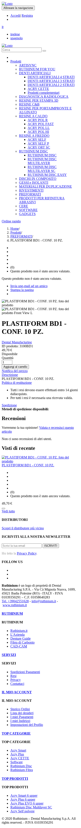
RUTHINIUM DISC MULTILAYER (42, 161)
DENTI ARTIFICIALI (35, 73)
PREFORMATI (30, 194)
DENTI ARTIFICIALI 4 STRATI (51, 77)
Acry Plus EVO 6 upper (26, 803)
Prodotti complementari (43, 92)
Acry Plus (17, 754)
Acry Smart (18, 750)
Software (16, 762)
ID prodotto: (10, 346)
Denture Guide (20, 638)
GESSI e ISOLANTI (33, 182)
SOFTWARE (28, 210)
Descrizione (10, 375)
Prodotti (15, 61)
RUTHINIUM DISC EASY (47, 175)
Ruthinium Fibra (21, 770)
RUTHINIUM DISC (33, 151)
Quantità (7, 358)
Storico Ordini (20, 709)
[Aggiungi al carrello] (3, 508)
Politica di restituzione (17, 382)
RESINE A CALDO (33, 116)
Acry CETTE (19, 758)
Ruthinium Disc (21, 766)
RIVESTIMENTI (31, 190)
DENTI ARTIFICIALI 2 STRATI (51, 85)
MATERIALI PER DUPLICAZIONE (45, 186)
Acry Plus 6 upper (22, 799)
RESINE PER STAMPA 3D (38, 100)
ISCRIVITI (50, 545)
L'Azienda (17, 634)
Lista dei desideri (21, 713)
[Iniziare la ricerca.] (44, 50)
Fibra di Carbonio (22, 642)
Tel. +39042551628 (15, 601)
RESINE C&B (29, 104)
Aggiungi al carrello (15, 366)
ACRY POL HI (38, 132)
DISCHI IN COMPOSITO (37, 179)
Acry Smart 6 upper (23, 795)
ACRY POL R (38, 120)
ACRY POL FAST (41, 124)
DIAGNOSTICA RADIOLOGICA (43, 96)
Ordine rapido (11, 221)
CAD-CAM (18, 646)
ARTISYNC (28, 65)
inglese (15, 34)
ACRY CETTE (38, 89)
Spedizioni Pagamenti (25, 672)
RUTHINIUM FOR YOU (37, 69)
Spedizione (9, 405)
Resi (13, 676)
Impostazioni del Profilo (26, 725)
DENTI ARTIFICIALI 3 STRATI (51, 81)
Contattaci (17, 684)
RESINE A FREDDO (34, 135)
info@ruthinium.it (44, 601)
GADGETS (27, 214)
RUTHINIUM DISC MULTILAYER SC (42, 169)
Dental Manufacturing (17, 342)
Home (14, 228)
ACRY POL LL (39, 128)
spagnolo (16, 38)
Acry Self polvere (22, 811)
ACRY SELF (37, 139)
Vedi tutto (8, 511)
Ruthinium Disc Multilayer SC (31, 807)
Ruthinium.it (18, 631)
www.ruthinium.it (15, 605)
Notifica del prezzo (15, 371)
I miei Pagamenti (21, 717)
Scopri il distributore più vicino (23, 528)
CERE (23, 206)
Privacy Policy (27, 553)
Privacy (15, 680)
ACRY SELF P (38, 143)
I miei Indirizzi (20, 721)
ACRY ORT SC (39, 147)
